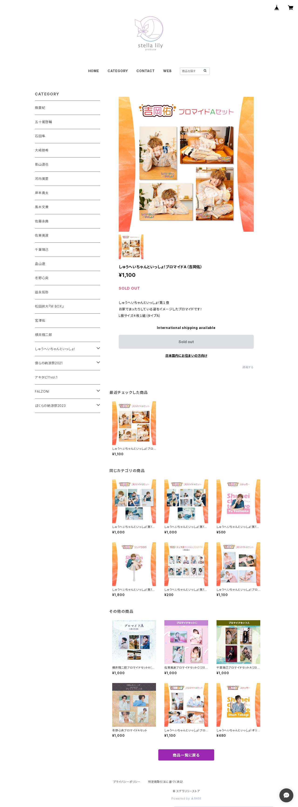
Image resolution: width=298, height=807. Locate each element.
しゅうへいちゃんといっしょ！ (55, 349)
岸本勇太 (42, 193)
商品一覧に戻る (186, 755)
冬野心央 (42, 278)
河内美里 (42, 179)
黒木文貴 (42, 207)
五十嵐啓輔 (43, 122)
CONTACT (145, 71)
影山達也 (42, 164)
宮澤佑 (40, 320)
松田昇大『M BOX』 (49, 306)
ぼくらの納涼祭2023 (50, 406)
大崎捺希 (42, 150)
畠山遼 (40, 264)
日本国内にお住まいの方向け (186, 356)
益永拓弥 (42, 292)
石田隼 (40, 136)
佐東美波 (42, 235)
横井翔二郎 (43, 335)
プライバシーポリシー (127, 782)
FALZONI (42, 391)
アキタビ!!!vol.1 (46, 377)
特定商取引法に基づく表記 (165, 782)
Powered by (181, 798)
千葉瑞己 (42, 249)
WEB (167, 71)
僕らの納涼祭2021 (49, 363)
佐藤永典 (42, 221)
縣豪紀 (40, 108)
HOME (93, 71)
